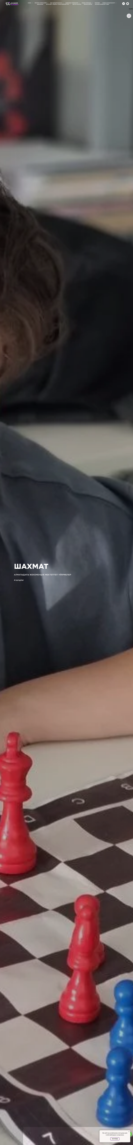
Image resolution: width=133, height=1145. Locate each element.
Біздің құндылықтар (109, 3)
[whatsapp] (127, 3)
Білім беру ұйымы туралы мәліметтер (57, 4)
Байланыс (40, 4)
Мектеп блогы (76, 4)
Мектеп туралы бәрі (41, 3)
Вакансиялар (88, 4)
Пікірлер (97, 3)
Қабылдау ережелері (72, 3)
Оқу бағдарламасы (56, 3)
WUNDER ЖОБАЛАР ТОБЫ (102, 4)
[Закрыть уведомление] (129, 1132)
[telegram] (123, 3)
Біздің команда (86, 3)
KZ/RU (29, 3)
